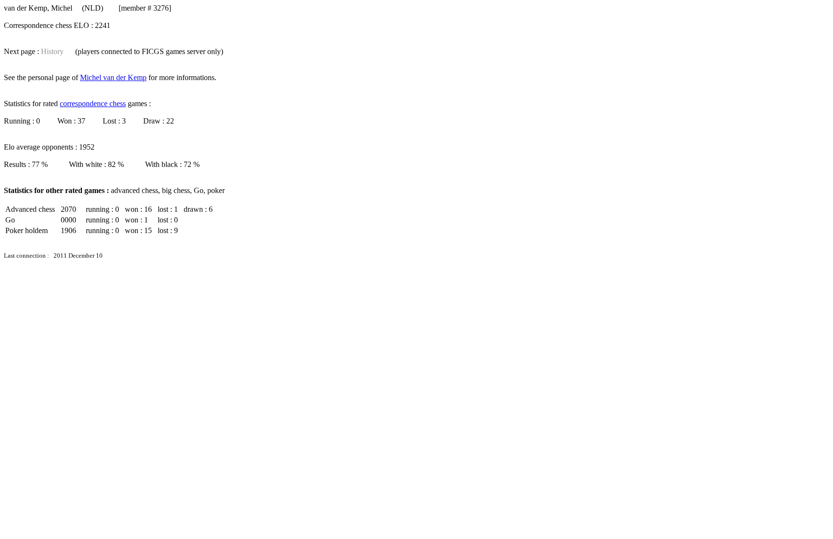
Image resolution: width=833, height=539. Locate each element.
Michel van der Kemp (113, 77)
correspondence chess (93, 103)
